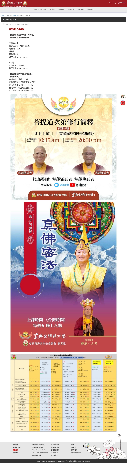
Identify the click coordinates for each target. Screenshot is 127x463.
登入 (110, 2)
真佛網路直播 (55, 447)
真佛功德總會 (55, 445)
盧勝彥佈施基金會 (76, 452)
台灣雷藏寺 (54, 455)
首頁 (2, 15)
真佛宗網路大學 (36, 455)
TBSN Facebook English (39, 450)
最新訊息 (15, 15)
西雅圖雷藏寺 (55, 450)
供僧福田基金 (17, 447)
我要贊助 (15, 445)
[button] (43, 9)
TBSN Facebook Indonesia (40, 452)
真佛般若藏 (74, 450)
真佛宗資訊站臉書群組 (38, 445)
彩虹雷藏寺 (54, 452)
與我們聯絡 (16, 452)
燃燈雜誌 (73, 447)
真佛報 (72, 445)
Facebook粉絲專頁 (37, 447)
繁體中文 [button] (122, 2)
